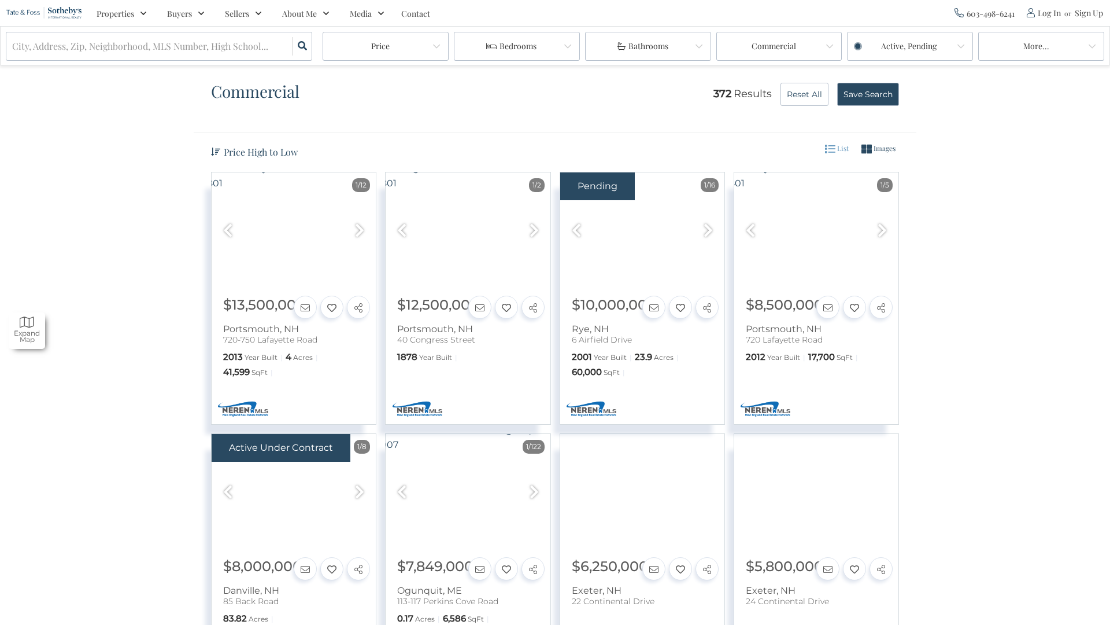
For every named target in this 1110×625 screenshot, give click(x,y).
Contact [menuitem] (415, 13)
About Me (299, 13)
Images (884, 148)
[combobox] (13, 46)
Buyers (179, 13)
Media (361, 13)
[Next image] (359, 231)
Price (380, 46)
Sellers (237, 13)
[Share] (358, 307)
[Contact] (305, 307)
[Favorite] (331, 307)
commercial (774, 46)
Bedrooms (518, 46)
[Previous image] (228, 231)
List (842, 148)
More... (1036, 46)
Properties (115, 13)
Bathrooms (648, 46)
